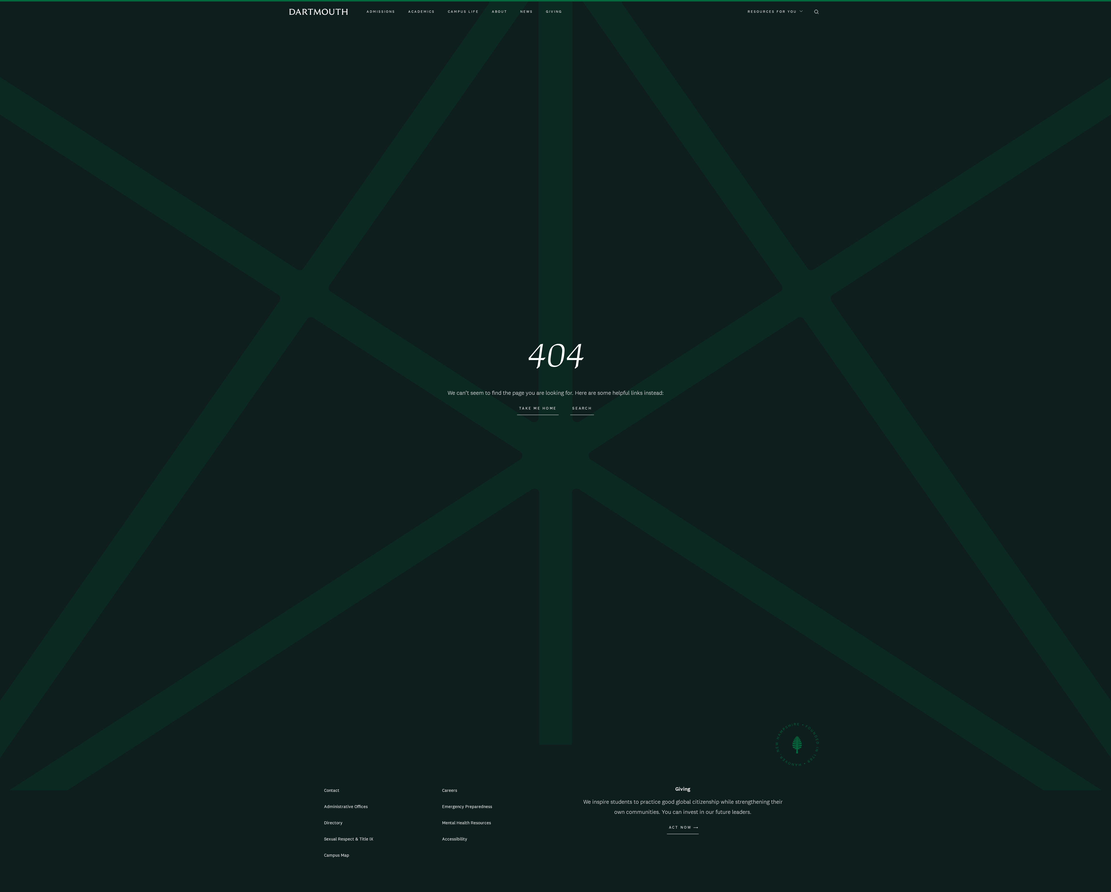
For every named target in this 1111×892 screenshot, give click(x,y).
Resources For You (772, 11)
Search (582, 408)
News (526, 11)
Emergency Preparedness (467, 806)
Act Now (680, 827)
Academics (421, 11)
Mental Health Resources (466, 822)
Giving (554, 11)
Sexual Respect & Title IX (348, 839)
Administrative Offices (346, 806)
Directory (333, 822)
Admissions (381, 11)
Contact (331, 790)
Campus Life (463, 11)
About (499, 11)
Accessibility (454, 839)
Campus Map (336, 855)
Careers (449, 790)
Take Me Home (538, 408)
